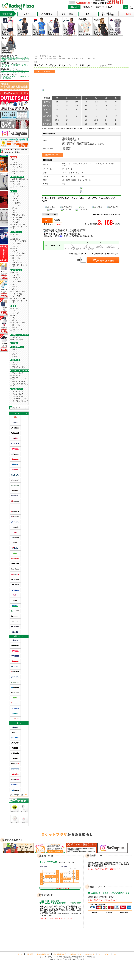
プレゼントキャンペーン (20, 187)
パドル (14, 349)
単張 (16, 200)
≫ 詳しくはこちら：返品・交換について (104, 869)
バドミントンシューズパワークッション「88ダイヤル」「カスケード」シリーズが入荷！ (16, 59)
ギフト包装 (16, 184)
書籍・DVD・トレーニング (19, 227)
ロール (17, 205)
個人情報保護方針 (43, 954)
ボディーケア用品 (18, 381)
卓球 (13, 169)
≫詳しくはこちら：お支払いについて (102, 900)
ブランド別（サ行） (41, 56)
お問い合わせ (90, 954)
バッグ (14, 212)
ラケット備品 (17, 217)
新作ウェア (16, 181)
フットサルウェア (18, 396)
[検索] (125, 7)
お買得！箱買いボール (20, 179)
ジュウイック (53, 56)
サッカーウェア (17, 394)
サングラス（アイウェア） (20, 384)
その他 (14, 356)
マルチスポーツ (17, 391)
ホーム (20, 954)
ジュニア (15, 222)
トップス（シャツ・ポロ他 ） (76, 58)
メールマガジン (104, 954)
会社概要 (30, 954)
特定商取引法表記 (60, 954)
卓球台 (14, 327)
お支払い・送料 (75, 954)
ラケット (15, 194)
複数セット (19, 203)
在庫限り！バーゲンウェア (20, 172)
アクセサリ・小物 (18, 215)
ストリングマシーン (19, 224)
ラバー (14, 311)
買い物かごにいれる (105, 261)
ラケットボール (17, 339)
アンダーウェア (17, 373)
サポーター (16, 375)
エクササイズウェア (19, 398)
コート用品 (16, 219)
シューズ (15, 196)
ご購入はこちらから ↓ (44, 71)
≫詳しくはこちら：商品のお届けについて (56, 919)
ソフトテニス (17, 167)
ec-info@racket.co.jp (60, 888)
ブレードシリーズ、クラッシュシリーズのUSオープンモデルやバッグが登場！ (16, 71)
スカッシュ (16, 337)
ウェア (14, 210)
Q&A (115, 954)
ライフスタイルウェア (20, 401)
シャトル (15, 246)
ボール (14, 208)
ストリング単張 (20, 241)
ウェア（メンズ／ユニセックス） (55, 58)
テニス (14, 162)
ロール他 (18, 243)
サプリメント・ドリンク (20, 378)
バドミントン (17, 164)
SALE (14, 160)
